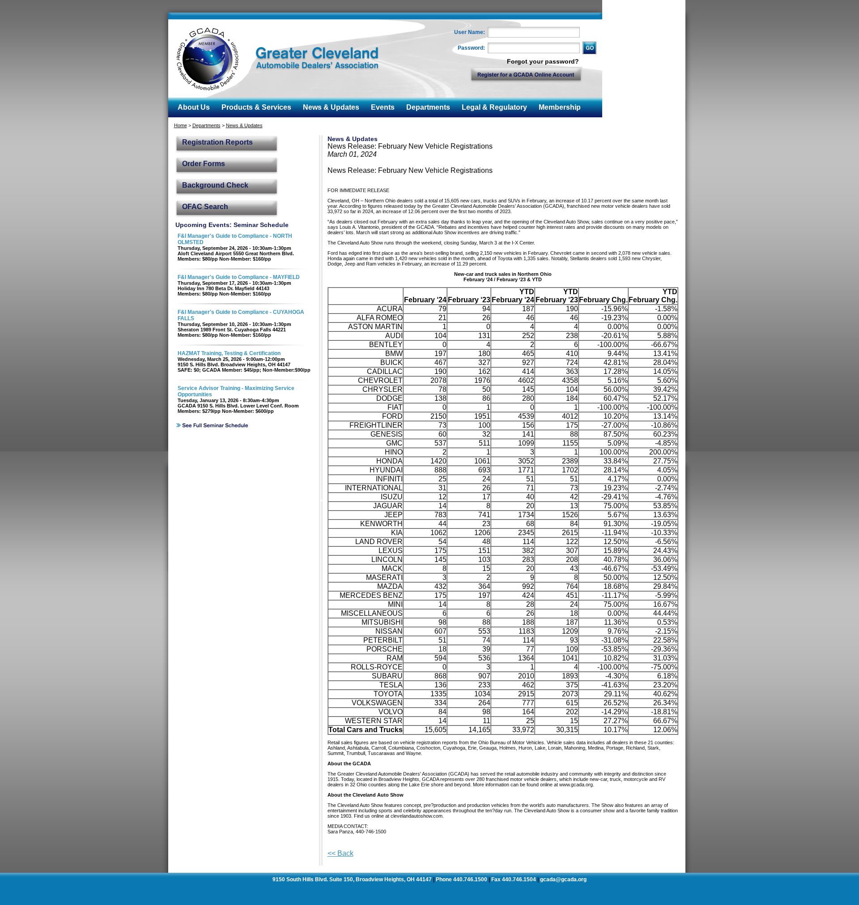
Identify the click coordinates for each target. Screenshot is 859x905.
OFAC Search (205, 206)
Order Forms (203, 163)
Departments (206, 125)
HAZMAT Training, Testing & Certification (229, 353)
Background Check (215, 185)
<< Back (340, 853)
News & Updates (244, 125)
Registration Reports (217, 142)
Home (180, 125)
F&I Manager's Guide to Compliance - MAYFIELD (239, 277)
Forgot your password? (543, 61)
